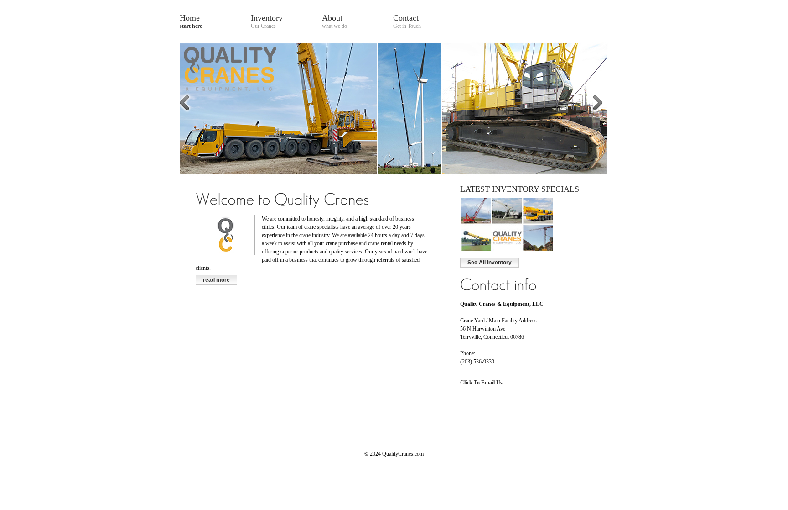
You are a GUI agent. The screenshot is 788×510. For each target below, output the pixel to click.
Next (608, 119)
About (334, 21)
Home (191, 21)
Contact (407, 21)
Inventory (267, 21)
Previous (194, 119)
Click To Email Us (481, 382)
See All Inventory (489, 262)
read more (216, 280)
